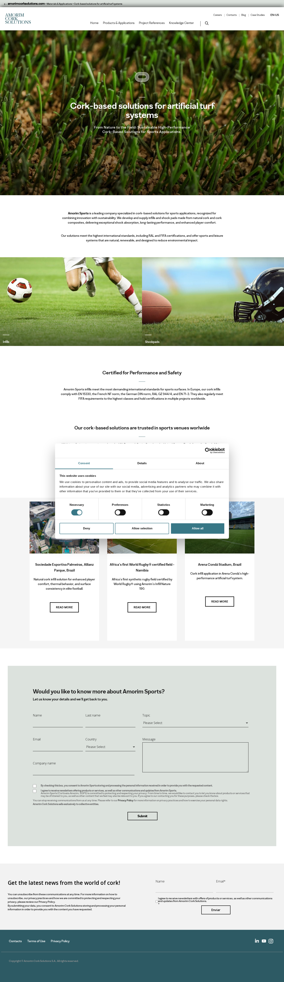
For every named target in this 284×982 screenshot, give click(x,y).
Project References (152, 23)
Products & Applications (118, 23)
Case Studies (258, 15)
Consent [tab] (84, 463)
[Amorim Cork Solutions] (19, 18)
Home (94, 23)
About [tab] (200, 463)
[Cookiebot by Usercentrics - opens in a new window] (208, 450)
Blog (243, 15)
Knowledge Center (181, 23)
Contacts (231, 15)
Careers (217, 15)
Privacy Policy (125, 800)
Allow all (197, 528)
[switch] (120, 512)
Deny (86, 528)
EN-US (274, 15)
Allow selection (142, 528)
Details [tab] (142, 463)
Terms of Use (36, 941)
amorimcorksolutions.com (26, 3)
